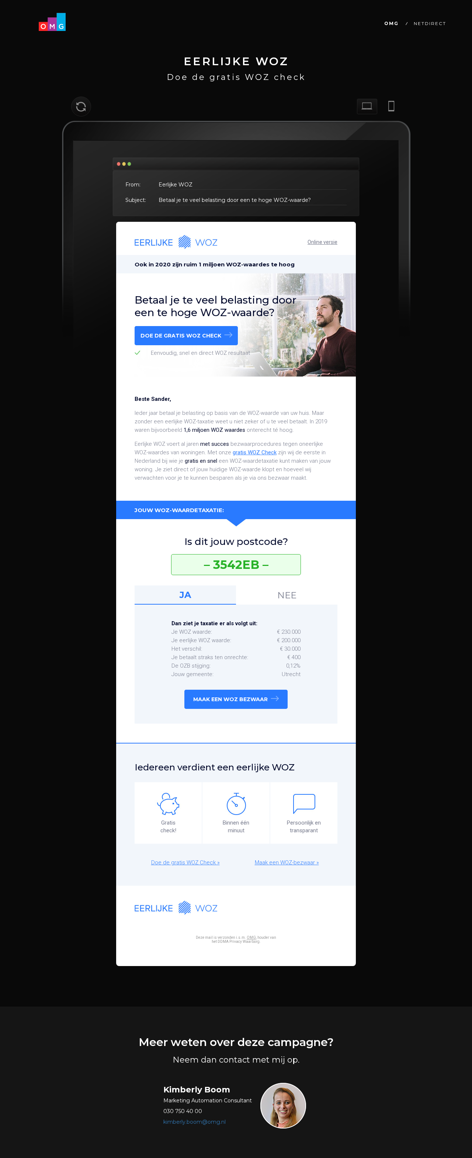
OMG (391, 23)
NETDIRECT (430, 23)
